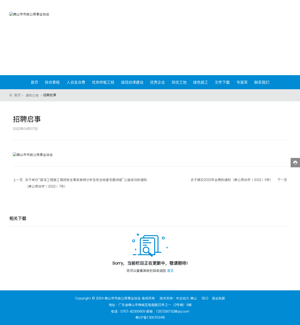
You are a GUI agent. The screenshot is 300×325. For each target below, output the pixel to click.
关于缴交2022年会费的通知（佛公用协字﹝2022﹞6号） (232, 179)
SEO (205, 298)
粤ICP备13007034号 (150, 317)
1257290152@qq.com (172, 311)
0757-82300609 (132, 311)
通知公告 (32, 95)
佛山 (193, 298)
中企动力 (182, 298)
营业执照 (218, 298)
